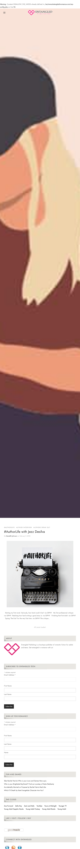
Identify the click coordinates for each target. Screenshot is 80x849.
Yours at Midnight (50, 806)
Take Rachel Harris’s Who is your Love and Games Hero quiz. (25, 781)
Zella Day (18, 806)
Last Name (7, 694)
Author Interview (24, 527)
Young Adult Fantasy (33, 809)
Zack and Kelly (29, 806)
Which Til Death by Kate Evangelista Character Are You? (24, 790)
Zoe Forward (8, 806)
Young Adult (62, 809)
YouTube (39, 806)
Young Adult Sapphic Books (14, 809)
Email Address (10, 675)
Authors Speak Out (41, 527)
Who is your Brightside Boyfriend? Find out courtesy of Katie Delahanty (29, 784)
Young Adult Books (48, 809)
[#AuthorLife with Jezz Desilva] (40, 574)
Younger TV (63, 806)
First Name (8, 686)
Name (6, 752)
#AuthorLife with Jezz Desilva (24, 531)
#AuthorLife (9, 527)
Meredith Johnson (11, 536)
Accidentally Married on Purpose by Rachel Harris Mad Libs (25, 787)
